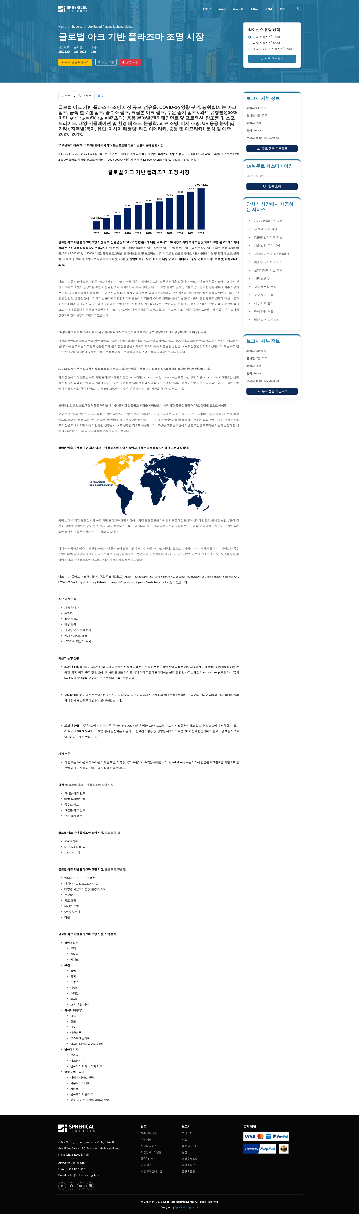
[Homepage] (97, 1128)
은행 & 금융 (188, 1171)
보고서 (222, 8)
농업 (184, 1152)
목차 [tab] (101, 96)
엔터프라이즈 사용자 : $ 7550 (272, 49)
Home (62, 26)
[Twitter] (62, 1186)
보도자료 (238, 8)
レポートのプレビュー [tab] (76, 96)
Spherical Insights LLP (187, 1207)
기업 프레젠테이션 (151, 1171)
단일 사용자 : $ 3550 (266, 37)
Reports (76, 26)
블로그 (254, 8)
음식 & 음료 (188, 1165)
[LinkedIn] (90, 1186)
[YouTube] (81, 1186)
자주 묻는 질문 (149, 1133)
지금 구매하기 (273, 58)
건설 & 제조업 (190, 1158)
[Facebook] (71, 1186)
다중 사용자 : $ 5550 (266, 43)
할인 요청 (132, 62)
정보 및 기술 (189, 1146)
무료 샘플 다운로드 (77, 62)
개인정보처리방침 (151, 1152)
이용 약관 (146, 1165)
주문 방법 (146, 1139)
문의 (282, 8)
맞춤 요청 (107, 62)
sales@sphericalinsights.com (84, 1175)
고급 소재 (187, 1133)
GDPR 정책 (147, 1158)
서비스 (268, 8)
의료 (184, 1139)
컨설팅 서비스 (149, 1146)
